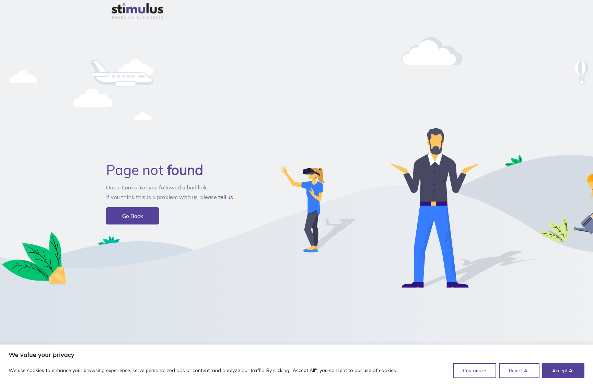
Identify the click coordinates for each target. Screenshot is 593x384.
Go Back (132, 215)
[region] (296, 364)
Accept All (563, 370)
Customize (474, 370)
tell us (225, 197)
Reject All (519, 370)
